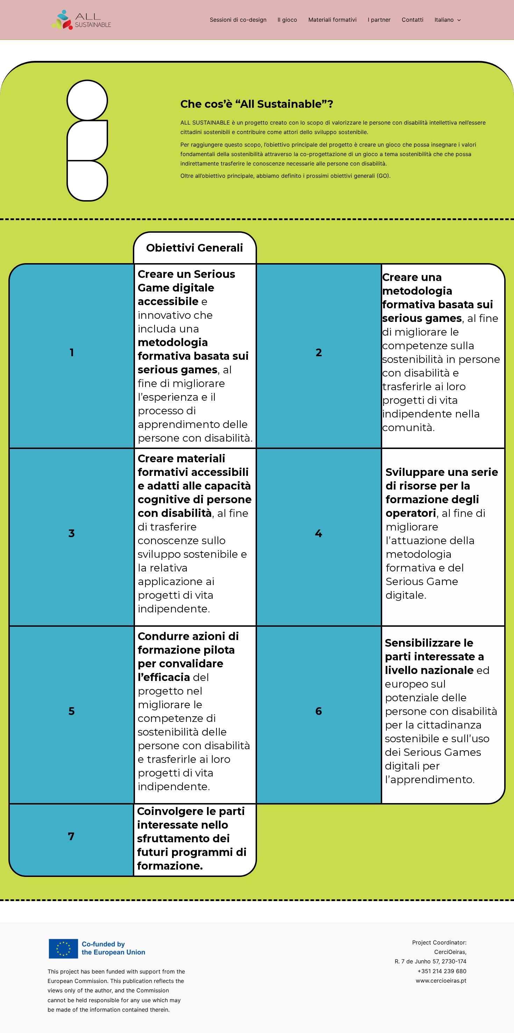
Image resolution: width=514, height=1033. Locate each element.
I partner (379, 19)
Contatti (412, 19)
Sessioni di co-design (238, 19)
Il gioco (287, 19)
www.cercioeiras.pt (441, 980)
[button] (457, 19)
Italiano (444, 19)
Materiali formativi (332, 19)
